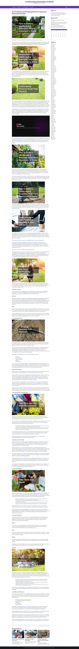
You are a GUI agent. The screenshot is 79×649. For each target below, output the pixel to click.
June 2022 (52, 86)
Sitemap (37, 647)
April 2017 (52, 117)
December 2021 (53, 92)
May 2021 (52, 98)
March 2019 (53, 103)
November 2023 (53, 69)
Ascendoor (45, 647)
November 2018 (53, 106)
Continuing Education (22, 15)
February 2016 (53, 127)
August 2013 (53, 132)
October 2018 (53, 107)
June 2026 (52, 45)
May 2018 (52, 109)
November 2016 (53, 122)
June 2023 (52, 74)
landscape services (33, 204)
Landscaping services (36, 71)
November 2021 (53, 93)
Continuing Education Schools (39, 1)
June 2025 (52, 52)
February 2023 (53, 78)
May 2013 (52, 135)
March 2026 (53, 47)
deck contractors (24, 460)
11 (53, 34)
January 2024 (53, 67)
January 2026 (53, 49)
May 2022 (52, 87)
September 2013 (53, 131)
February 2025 (53, 56)
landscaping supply (19, 140)
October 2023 (53, 70)
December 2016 (53, 121)
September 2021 (53, 95)
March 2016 (53, 126)
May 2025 (52, 53)
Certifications (19, 7)
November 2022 (53, 81)
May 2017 (52, 116)
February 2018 (53, 110)
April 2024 (52, 64)
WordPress (53, 647)
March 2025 (53, 55)
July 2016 (52, 123)
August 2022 (53, 84)
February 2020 (53, 101)
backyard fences (18, 573)
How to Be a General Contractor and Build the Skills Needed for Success (58, 24)
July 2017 (52, 114)
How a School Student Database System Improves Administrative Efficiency (57, 26)
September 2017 (53, 113)
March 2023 (53, 77)
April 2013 (52, 136)
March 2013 (53, 137)
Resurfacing (17, 503)
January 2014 (53, 129)
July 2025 (52, 51)
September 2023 (53, 71)
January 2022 (53, 91)
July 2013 (52, 133)
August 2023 (53, 72)
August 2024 (53, 60)
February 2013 (53, 138)
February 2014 (53, 128)
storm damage (28, 606)
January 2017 (53, 120)
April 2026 (52, 46)
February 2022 (53, 90)
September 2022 (53, 83)
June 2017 (52, 115)
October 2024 (53, 59)
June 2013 (52, 134)
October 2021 (53, 94)
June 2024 (52, 62)
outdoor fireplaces (41, 533)
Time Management (25, 7)
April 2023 (52, 76)
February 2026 (53, 48)
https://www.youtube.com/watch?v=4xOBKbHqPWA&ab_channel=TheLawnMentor (28, 240)
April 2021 (52, 99)
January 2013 (53, 139)
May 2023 (52, 75)
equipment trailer (33, 378)
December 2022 (53, 80)
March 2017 (53, 118)
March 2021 (53, 100)
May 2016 (52, 125)
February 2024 (53, 66)
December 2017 (53, 111)
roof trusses (26, 451)
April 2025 (52, 54)
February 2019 (53, 104)
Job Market (31, 7)
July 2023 (52, 73)
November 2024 (53, 58)
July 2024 (52, 61)
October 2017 (53, 112)
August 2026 (53, 44)
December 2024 (53, 57)
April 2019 (52, 102)
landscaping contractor (17, 299)
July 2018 (52, 108)
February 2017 (53, 119)
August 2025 (53, 50)
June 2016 (52, 124)
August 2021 (53, 96)
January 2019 (53, 105)
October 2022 (53, 82)
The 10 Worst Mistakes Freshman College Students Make (43, 640)
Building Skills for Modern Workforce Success (58, 27)
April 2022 (52, 88)
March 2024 (53, 65)
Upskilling (14, 7)
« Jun (52, 39)
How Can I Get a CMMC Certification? (29, 640)
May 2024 (52, 63)
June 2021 (52, 97)
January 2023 (53, 79)
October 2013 (53, 130)
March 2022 (53, 89)
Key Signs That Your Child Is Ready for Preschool (59, 22)
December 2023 (53, 68)
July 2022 (52, 85)
